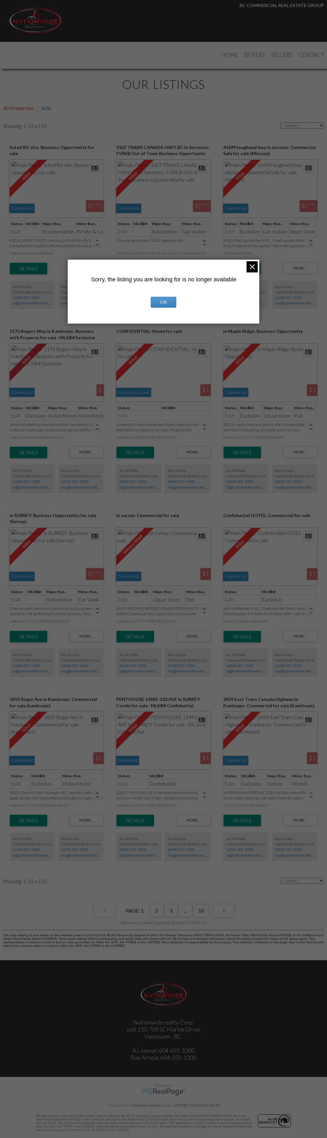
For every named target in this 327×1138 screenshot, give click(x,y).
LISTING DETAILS (28, 268)
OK (163, 302)
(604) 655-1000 (26, 297)
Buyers (254, 54)
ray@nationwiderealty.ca (296, 303)
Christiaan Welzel (145, 1105)
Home (229, 54)
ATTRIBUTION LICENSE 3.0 (197, 1105)
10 (201, 910)
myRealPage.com (163, 1091)
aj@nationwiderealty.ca (32, 303)
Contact (311, 54)
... (185, 910)
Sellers (281, 54)
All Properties (18, 108)
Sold (46, 108)
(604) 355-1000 (288, 297)
